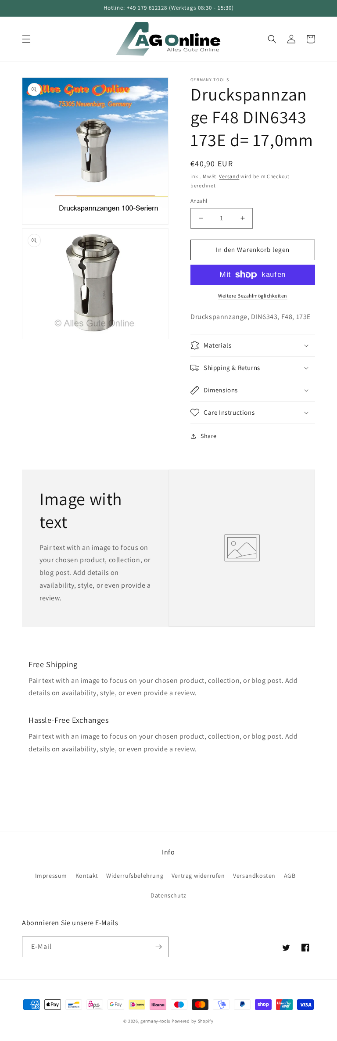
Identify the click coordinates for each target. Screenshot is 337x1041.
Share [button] (209, 436)
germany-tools (155, 1021)
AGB (290, 875)
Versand (229, 176)
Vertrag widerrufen (198, 875)
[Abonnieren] (158, 947)
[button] (26, 39)
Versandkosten (254, 875)
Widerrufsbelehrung (134, 875)
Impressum (51, 875)
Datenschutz (168, 895)
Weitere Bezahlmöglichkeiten (252, 295)
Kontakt (86, 875)
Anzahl (198, 201)
